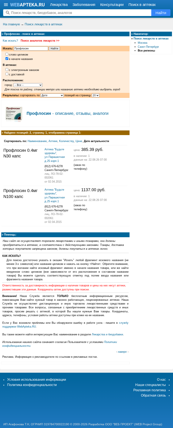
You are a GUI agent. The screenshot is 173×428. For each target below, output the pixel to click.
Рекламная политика (149, 390)
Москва (142, 42)
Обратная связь (153, 395)
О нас (161, 379)
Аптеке (53, 141)
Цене (79, 141)
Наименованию (37, 141)
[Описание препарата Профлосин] (13, 122)
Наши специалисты (150, 385)
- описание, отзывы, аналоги (67, 113)
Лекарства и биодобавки (107, 334)
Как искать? (10, 40)
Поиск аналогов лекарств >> (40, 40)
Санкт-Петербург (148, 46)
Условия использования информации (36, 379)
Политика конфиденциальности (32, 385)
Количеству (66, 141)
